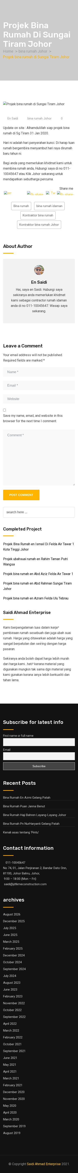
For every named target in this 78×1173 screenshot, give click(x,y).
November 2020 (14, 1099)
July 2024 (9, 976)
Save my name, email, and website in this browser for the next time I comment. (33, 418)
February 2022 (12, 1037)
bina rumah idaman (49, 206)
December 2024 (14, 955)
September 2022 (14, 1017)
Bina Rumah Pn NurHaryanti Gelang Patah (31, 824)
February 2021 (12, 1085)
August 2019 (11, 1133)
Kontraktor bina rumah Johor (39, 225)
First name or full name (18, 735)
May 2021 (9, 1065)
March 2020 (11, 1119)
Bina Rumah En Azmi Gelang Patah (26, 797)
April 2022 (10, 1024)
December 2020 (14, 1092)
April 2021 (10, 1071)
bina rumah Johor (39, 118)
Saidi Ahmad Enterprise (44, 1164)
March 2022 (11, 1030)
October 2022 (12, 1010)
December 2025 (14, 921)
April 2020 (10, 1112)
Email (6, 749)
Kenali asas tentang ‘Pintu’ (21, 832)
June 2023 (10, 989)
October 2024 (12, 962)
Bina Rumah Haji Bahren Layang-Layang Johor (34, 815)
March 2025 (11, 942)
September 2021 (14, 1051)
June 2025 (10, 935)
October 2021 (12, 1044)
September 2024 (14, 969)
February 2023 (12, 996)
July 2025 (9, 928)
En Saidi (12, 118)
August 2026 (11, 914)
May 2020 (9, 1106)
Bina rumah (21, 206)
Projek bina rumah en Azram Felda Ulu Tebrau (35, 598)
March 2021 (11, 1078)
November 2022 (14, 1003)
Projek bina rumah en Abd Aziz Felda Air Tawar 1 (38, 574)
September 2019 (14, 1126)
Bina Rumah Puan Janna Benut (24, 806)
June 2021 (10, 1058)
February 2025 (12, 948)
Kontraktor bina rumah (38, 215)
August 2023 (11, 983)
